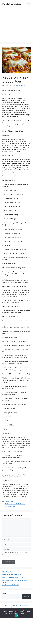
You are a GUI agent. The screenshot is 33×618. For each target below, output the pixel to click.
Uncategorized (9, 501)
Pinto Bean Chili (10, 506)
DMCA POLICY (14, 605)
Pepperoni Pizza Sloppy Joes (11, 574)
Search (4, 593)
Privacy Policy (24, 605)
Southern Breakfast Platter (10, 585)
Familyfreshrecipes (11, 4)
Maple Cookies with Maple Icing (15, 504)
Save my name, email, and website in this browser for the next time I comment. (16, 555)
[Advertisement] (16, 25)
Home (6, 605)
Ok (17, 615)
